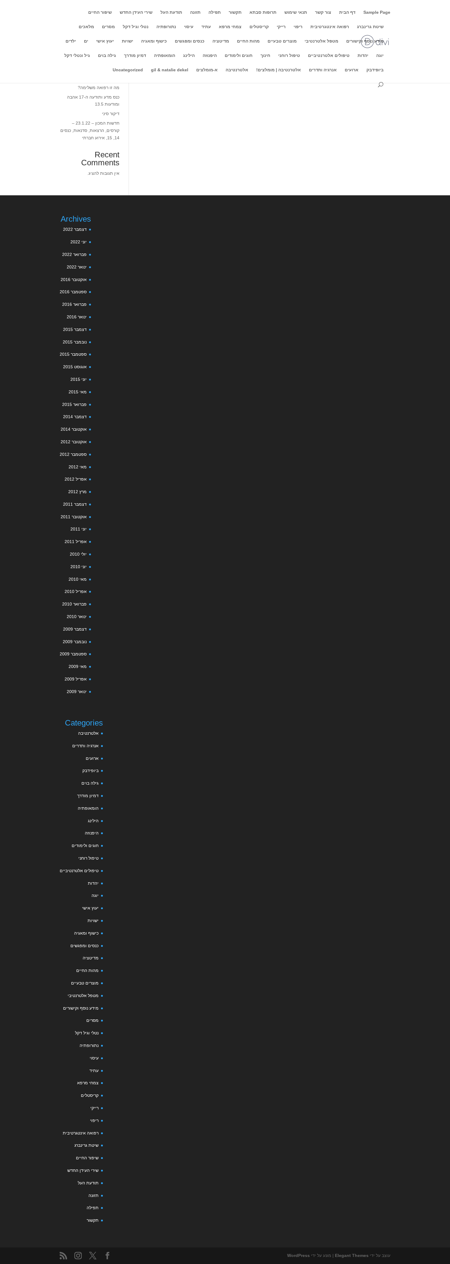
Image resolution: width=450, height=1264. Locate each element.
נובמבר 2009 (75, 641)
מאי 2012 (78, 466)
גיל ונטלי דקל (77, 55)
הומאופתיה (164, 55)
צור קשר (323, 12)
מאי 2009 (78, 666)
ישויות (127, 41)
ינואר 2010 (77, 616)
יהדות (363, 55)
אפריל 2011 (76, 541)
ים (86, 41)
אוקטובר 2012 (74, 441)
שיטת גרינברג (370, 26)
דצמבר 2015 (75, 329)
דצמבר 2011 (75, 504)
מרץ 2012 (77, 491)
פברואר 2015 (74, 404)
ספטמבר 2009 (73, 653)
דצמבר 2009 (75, 629)
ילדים (71, 41)
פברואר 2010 (74, 604)
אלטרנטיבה (237, 70)
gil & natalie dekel (169, 70)
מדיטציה (220, 41)
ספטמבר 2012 (73, 454)
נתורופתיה (166, 26)
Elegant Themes (352, 1255)
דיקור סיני (110, 113)
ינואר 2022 (77, 266)
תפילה (214, 12)
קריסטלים (259, 26)
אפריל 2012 (76, 479)
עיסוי (188, 26)
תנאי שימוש (295, 12)
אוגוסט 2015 (75, 366)
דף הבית (347, 12)
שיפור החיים (100, 12)
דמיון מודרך (135, 55)
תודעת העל (171, 12)
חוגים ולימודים (239, 55)
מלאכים (86, 26)
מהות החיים (248, 41)
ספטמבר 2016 (73, 291)
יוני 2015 (78, 379)
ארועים (351, 70)
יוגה (380, 55)
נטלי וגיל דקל (135, 26)
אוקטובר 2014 (74, 429)
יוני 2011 (78, 529)
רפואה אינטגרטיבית (329, 26)
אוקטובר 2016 (74, 279)
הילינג (189, 55)
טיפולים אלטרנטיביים (329, 55)
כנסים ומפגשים (189, 41)
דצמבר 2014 (75, 416)
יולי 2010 (78, 554)
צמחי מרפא (230, 26)
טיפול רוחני (289, 55)
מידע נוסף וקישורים (365, 41)
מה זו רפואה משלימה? (98, 87)
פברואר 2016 (74, 304)
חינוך (265, 55)
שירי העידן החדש (136, 12)
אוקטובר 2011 (74, 516)
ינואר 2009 (77, 691)
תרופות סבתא (262, 12)
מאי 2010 (78, 579)
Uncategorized (128, 70)
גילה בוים (107, 55)
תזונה (195, 12)
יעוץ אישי (105, 41)
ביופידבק (375, 70)
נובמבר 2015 (75, 341)
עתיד (206, 26)
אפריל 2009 (76, 679)
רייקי (281, 26)
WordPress (298, 1255)
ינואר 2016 (77, 316)
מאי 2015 (78, 391)
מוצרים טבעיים (282, 41)
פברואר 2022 (74, 254)
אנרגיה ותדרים (323, 70)
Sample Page (376, 12)
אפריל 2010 (76, 591)
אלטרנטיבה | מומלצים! (278, 70)
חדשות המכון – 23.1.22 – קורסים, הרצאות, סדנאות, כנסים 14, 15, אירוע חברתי (89, 130)
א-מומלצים (207, 70)
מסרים (108, 26)
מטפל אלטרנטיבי (321, 41)
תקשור (235, 12)
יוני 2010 (78, 566)
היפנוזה (210, 55)
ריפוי (298, 26)
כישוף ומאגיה (154, 41)
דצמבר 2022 (75, 229)
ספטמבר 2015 (73, 354)
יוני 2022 (78, 241)
